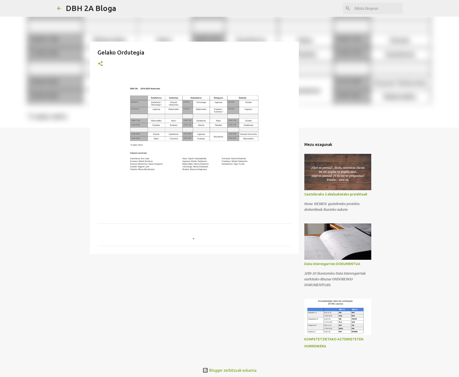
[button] (100, 64)
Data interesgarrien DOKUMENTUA (332, 264)
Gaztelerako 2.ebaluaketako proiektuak (335, 194)
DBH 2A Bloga (91, 8)
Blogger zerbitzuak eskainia (232, 370)
